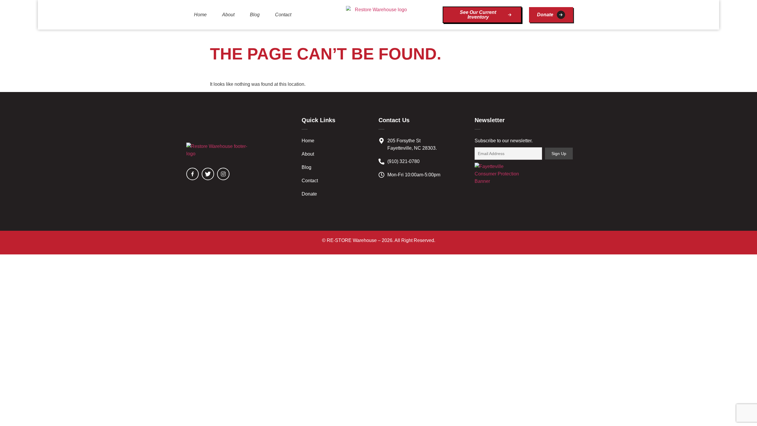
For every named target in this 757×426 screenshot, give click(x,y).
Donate (309, 193)
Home (200, 14)
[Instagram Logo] (223, 174)
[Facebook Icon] (192, 174)
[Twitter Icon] (208, 174)
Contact (283, 14)
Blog (255, 14)
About (228, 14)
